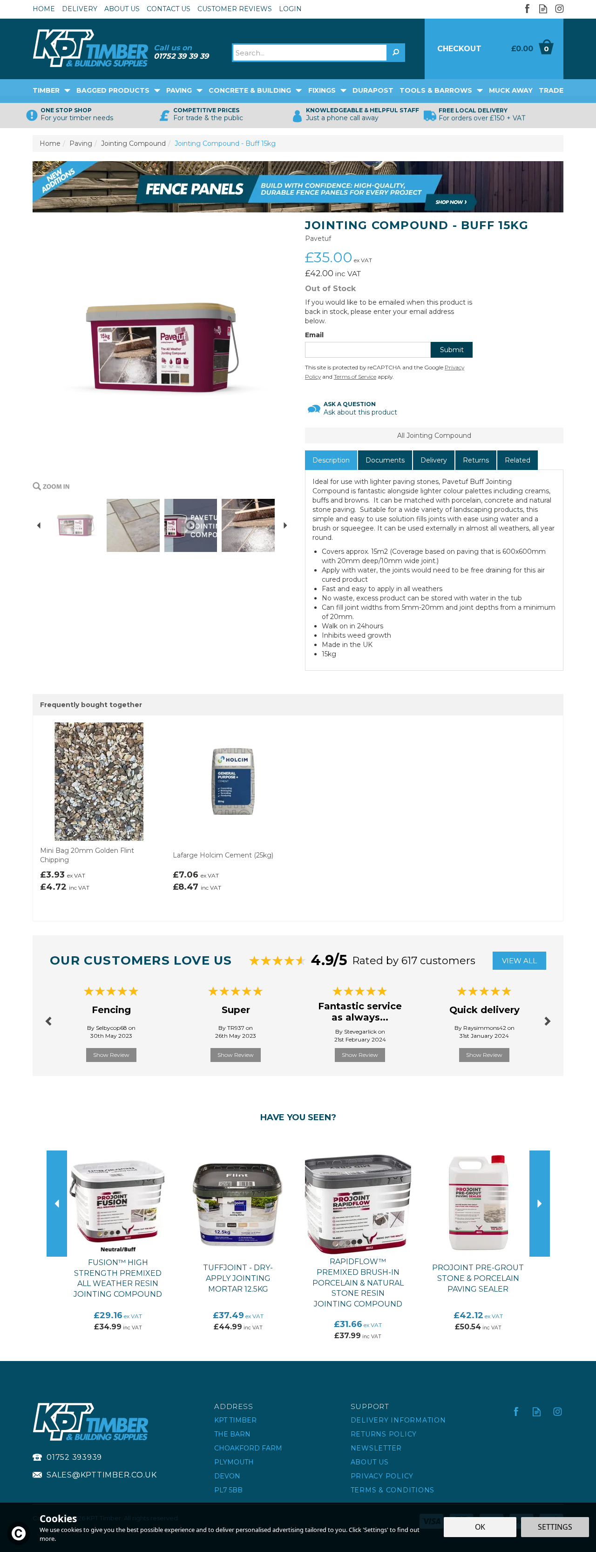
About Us (370, 1462)
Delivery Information (398, 1420)
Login (290, 9)
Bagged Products (112, 90)
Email (314, 335)
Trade (551, 90)
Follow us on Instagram (559, 8)
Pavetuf (318, 238)
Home (44, 9)
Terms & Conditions (393, 1490)
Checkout (459, 48)
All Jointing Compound (434, 435)
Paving (179, 90)
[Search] (395, 52)
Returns (476, 460)
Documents (385, 460)
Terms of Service (355, 376)
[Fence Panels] (298, 186)
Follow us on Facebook (527, 8)
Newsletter (376, 1448)
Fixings (322, 90)
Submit (452, 350)
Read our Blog (543, 8)
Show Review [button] (111, 1054)
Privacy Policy (382, 1476)
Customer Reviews (234, 9)
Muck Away (511, 90)
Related (517, 460)
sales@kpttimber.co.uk (102, 1474)
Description (331, 460)
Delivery (433, 460)
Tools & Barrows (436, 90)
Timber (46, 90)
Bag (528, 49)
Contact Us (168, 9)
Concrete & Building (250, 90)
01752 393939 (74, 1457)
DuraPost (372, 90)
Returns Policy (384, 1434)
